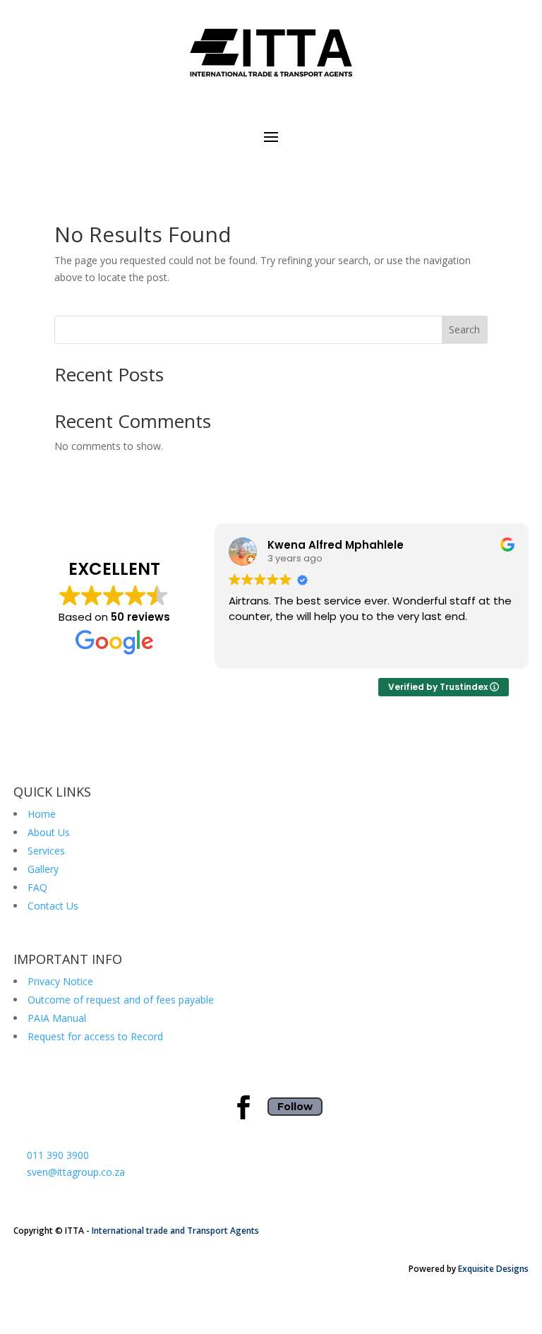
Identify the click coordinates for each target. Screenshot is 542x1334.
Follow (295, 1106)
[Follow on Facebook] (243, 1107)
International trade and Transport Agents (175, 1231)
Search (464, 329)
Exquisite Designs (493, 1269)
